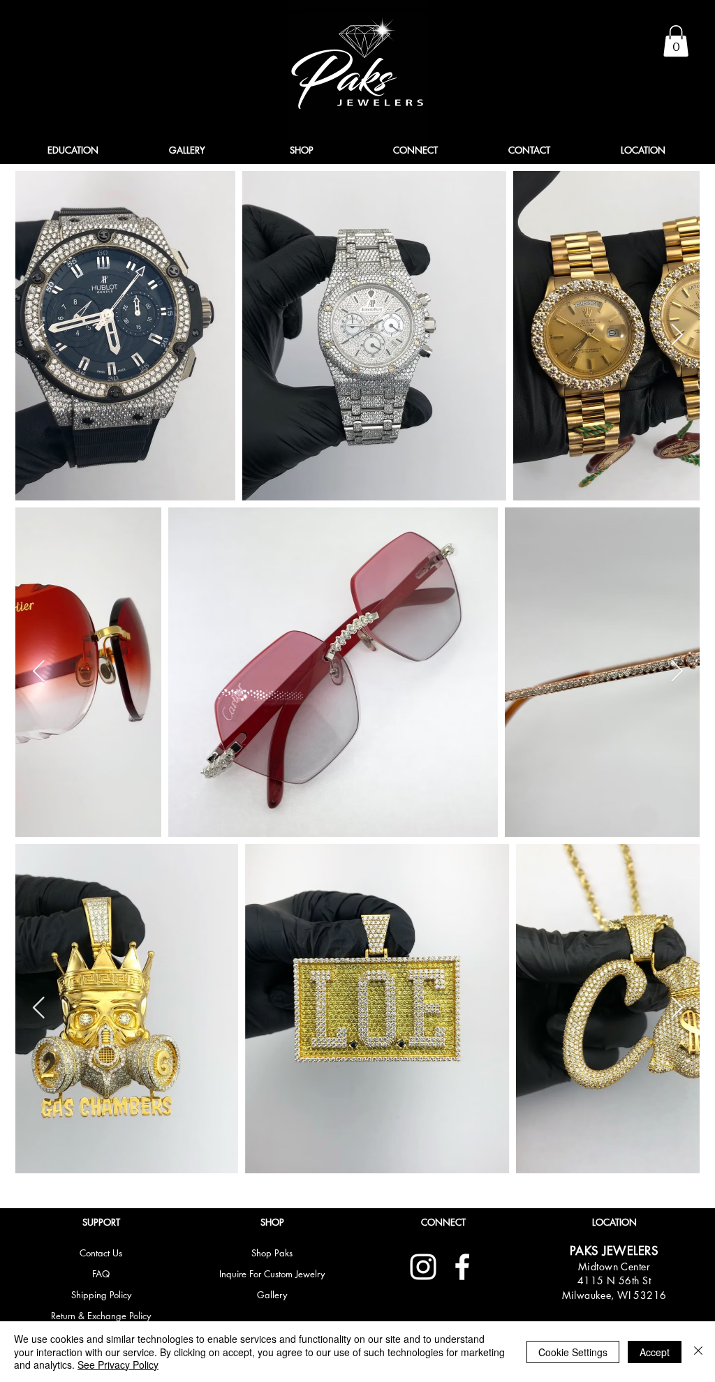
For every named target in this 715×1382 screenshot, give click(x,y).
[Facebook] (462, 1266)
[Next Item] (677, 336)
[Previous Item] (38, 336)
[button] (676, 41)
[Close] (698, 1351)
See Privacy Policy (118, 1365)
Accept (655, 1352)
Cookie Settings (572, 1352)
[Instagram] (423, 1266)
